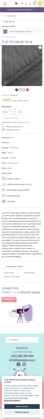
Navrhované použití (14, 267)
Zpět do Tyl (9, 22)
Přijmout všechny (22, 406)
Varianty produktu (8, 26)
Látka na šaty (8, 272)
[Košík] (34, 3)
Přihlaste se (9, 299)
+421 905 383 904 (22, 356)
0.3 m (5, 112)
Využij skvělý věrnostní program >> (21, 10)
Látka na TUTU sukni (11, 276)
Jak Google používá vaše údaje (16, 398)
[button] (22, 32)
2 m (20, 112)
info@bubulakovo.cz (22, 360)
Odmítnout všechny (22, 412)
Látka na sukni (29, 272)
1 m (13, 112)
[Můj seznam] (22, 3)
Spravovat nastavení (12, 400)
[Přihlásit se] (26, 3)
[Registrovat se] (30, 3)
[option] (22, 65)
